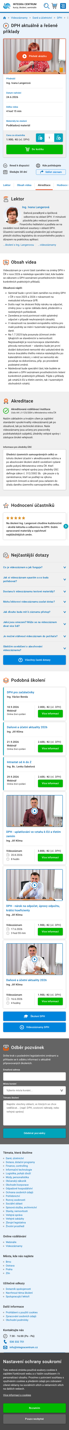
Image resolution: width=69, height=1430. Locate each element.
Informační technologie (19, 1169)
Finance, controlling (17, 1165)
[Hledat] (46, 6)
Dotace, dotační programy (20, 1162)
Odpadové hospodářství (19, 1188)
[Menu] (63, 6)
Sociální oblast (14, 1203)
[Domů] (5, 18)
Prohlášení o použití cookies (22, 1312)
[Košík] (54, 6)
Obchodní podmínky (17, 1319)
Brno (8, 1261)
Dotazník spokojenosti (18, 1288)
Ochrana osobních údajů (19, 1192)
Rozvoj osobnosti (15, 1199)
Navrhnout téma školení (19, 1292)
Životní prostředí (15, 1226)
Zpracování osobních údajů (21, 1316)
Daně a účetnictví (42, 17)
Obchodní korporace (17, 1184)
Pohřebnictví (13, 1196)
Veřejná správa (14, 1215)
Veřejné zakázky (15, 1218)
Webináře (11, 1242)
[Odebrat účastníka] (40, 137)
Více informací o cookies (17, 1395)
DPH (59, 17)
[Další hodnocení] (65, 526)
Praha (9, 1269)
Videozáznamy (19, 17)
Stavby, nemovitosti (17, 1211)
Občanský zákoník (16, 1180)
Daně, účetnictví (15, 1158)
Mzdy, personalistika (17, 1177)
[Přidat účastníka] (58, 137)
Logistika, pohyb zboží (18, 1173)
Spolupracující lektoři (17, 1296)
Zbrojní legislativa (16, 1222)
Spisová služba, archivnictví (21, 1207)
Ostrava (10, 1265)
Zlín (8, 1273)
